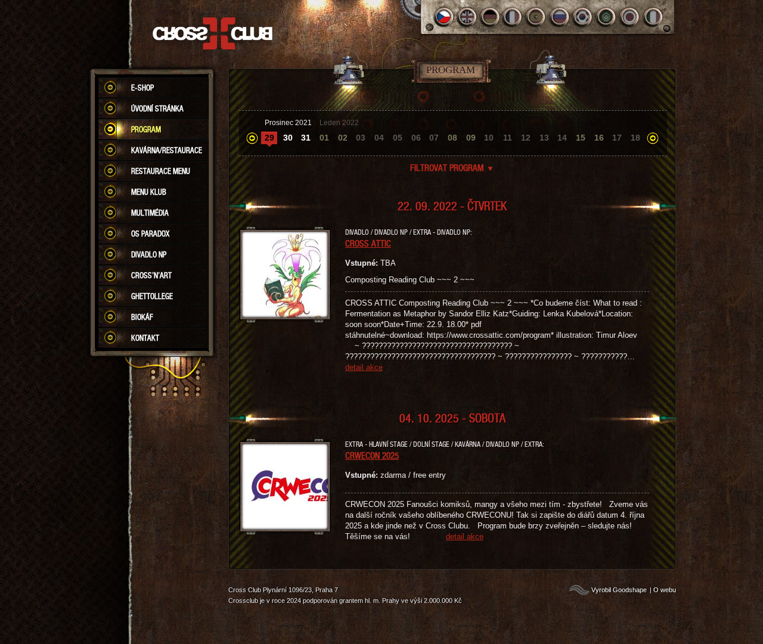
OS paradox (150, 233)
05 (397, 137)
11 (507, 137)
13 (544, 137)
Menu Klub (148, 192)
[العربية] (606, 17)
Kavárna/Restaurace (166, 150)
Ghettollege (152, 296)
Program (146, 129)
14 (562, 137)
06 (416, 137)
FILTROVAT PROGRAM (452, 167)
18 (635, 137)
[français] (513, 17)
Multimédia (150, 212)
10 (489, 137)
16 (599, 137)
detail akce (364, 367)
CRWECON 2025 (372, 455)
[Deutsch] (490, 17)
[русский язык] (560, 17)
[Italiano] (653, 17)
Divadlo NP (148, 254)
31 (306, 137)
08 (452, 137)
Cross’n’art (151, 275)
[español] (536, 17)
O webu (664, 589)
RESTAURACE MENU (160, 171)
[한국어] (583, 17)
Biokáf (142, 317)
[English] (467, 17)
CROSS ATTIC (368, 243)
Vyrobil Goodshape (619, 589)
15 (580, 137)
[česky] (443, 17)
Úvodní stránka (157, 108)
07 (434, 137)
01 (324, 137)
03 (360, 137)
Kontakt (145, 338)
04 (379, 137)
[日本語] (629, 17)
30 (288, 137)
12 (526, 137)
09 (471, 137)
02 (343, 137)
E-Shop (142, 87)
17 (617, 137)
